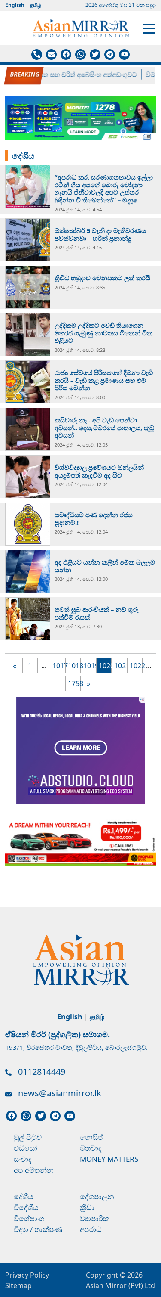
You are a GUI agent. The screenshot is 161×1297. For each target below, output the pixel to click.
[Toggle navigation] (149, 28)
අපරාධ (91, 1229)
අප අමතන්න (34, 1170)
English (14, 5)
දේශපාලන (97, 1196)
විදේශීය (26, 1207)
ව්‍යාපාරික (94, 1218)
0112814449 (41, 1071)
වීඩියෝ (25, 1148)
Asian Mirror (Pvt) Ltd (120, 1285)
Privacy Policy (27, 1275)
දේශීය (23, 1196)
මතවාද (91, 1148)
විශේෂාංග (29, 1218)
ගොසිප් (91, 1137)
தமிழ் (35, 5)
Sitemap (18, 1285)
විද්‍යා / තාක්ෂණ (38, 1229)
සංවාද (23, 1159)
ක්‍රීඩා (87, 1207)
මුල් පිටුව (28, 1137)
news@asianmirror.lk (59, 1093)
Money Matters (109, 1159)
